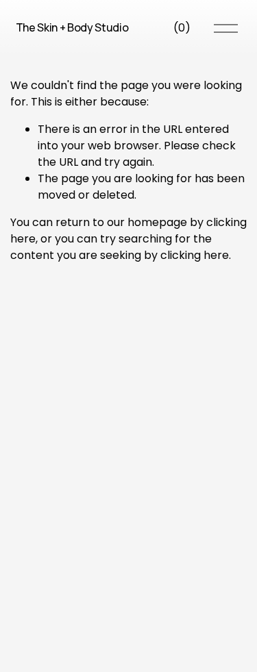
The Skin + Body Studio (72, 27)
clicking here (194, 255)
